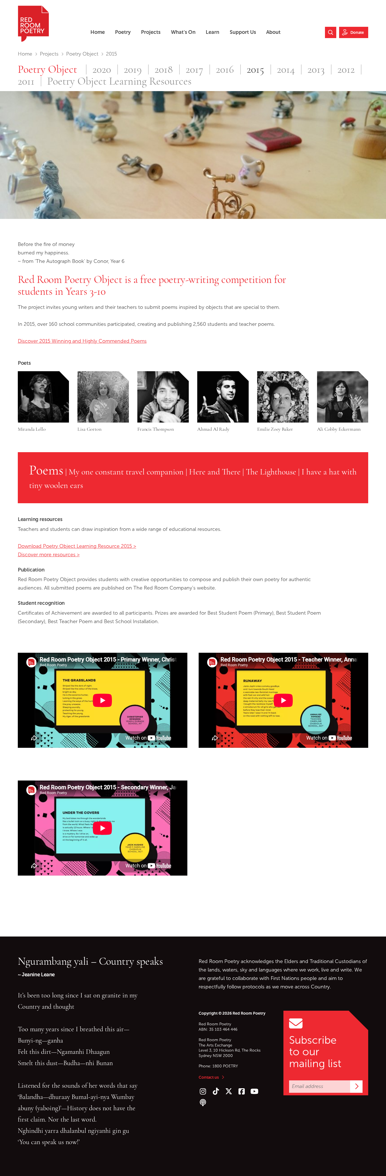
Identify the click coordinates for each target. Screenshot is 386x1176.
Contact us (209, 1077)
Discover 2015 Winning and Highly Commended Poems (82, 341)
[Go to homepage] (33, 24)
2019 (133, 70)
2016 (225, 70)
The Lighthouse (271, 472)
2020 (101, 70)
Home (25, 54)
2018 (164, 70)
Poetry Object (82, 54)
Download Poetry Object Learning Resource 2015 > (77, 546)
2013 (316, 70)
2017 (194, 70)
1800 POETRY (225, 1066)
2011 (26, 81)
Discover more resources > (49, 554)
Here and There (214, 472)
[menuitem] (97, 32)
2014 (286, 70)
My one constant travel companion (126, 472)
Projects (49, 54)
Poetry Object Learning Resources (119, 81)
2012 (346, 70)
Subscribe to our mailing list (315, 1052)
